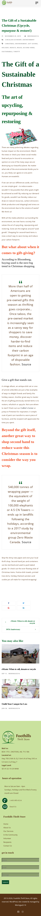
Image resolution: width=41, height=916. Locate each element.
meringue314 (33, 36)
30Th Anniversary (13, 629)
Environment (29, 40)
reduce (13, 47)
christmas (9, 44)
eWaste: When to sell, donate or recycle (23, 622)
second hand (29, 47)
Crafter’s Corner (27, 408)
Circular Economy (13, 40)
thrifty (16, 51)
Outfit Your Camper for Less (14, 704)
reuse (19, 47)
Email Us (13, 807)
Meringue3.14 (20, 905)
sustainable (7, 51)
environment (21, 44)
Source (26, 364)
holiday (5, 47)
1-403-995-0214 (16, 800)
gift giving (33, 44)
